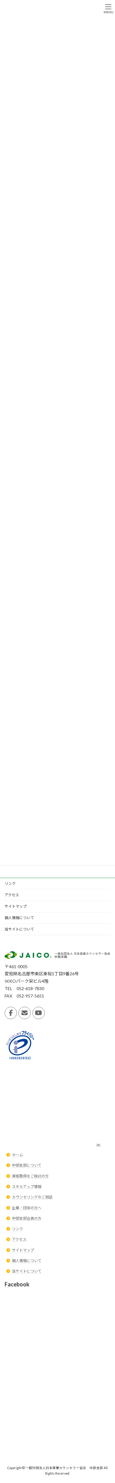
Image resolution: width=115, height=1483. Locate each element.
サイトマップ (16, 906)
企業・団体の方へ (26, 1208)
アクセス (12, 895)
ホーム (17, 1154)
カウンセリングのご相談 (32, 1197)
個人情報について (19, 917)
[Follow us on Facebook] (11, 1013)
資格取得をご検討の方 (30, 1176)
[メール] (24, 1013)
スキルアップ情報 (26, 1186)
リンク (10, 883)
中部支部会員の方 (26, 1218)
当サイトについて (19, 929)
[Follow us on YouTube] (39, 1013)
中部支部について (26, 1165)
